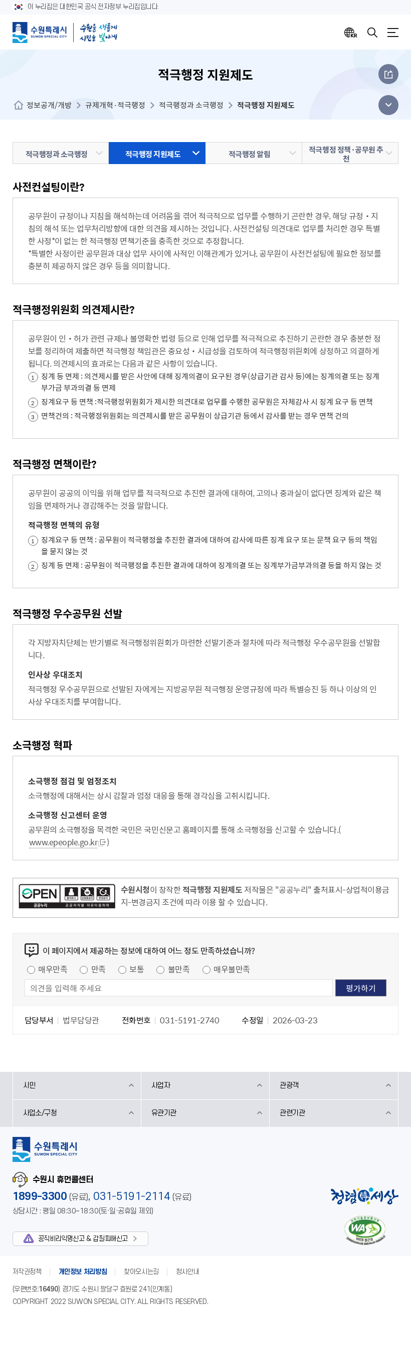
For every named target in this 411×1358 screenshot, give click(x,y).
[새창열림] (67, 897)
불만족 (179, 969)
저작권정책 (27, 1271)
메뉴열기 (392, 32)
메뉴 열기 (385, 105)
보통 (136, 969)
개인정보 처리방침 (83, 1271)
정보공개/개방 (49, 105)
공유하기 (388, 74)
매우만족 (52, 969)
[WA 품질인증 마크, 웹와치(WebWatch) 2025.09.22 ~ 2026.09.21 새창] (364, 1230)
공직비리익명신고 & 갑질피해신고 (83, 1238)
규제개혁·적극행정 (115, 105)
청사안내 (187, 1271)
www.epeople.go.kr (63, 842)
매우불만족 (232, 969)
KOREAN (350, 33)
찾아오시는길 (141, 1271)
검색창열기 (372, 33)
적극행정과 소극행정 (191, 105)
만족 (98, 969)
